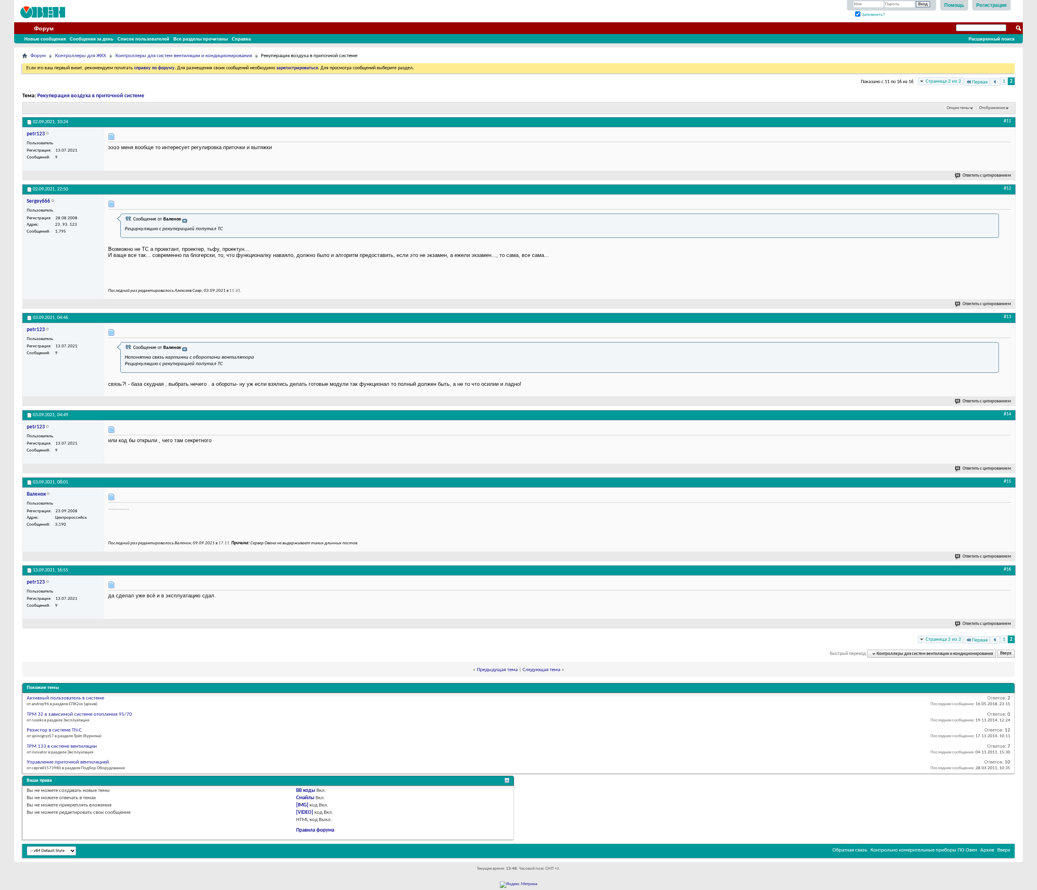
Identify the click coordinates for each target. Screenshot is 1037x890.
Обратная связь (849, 850)
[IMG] (302, 805)
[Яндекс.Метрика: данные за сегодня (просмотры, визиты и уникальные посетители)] (518, 884)
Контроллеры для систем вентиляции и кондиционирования (183, 55)
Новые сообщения (45, 38)
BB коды (305, 790)
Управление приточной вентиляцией (68, 762)
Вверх (1005, 654)
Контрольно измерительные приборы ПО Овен (924, 850)
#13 (1007, 316)
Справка (241, 38)
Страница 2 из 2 (943, 81)
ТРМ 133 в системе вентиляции (62, 746)
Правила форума (315, 830)
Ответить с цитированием (986, 175)
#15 (1007, 481)
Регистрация (991, 5)
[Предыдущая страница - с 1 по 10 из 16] (995, 82)
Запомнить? (872, 14)
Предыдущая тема (497, 669)
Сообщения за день (91, 38)
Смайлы (305, 797)
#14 (1007, 414)
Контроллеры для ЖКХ (80, 55)
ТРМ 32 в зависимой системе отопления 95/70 (79, 714)
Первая (980, 82)
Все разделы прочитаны (200, 38)
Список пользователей (143, 38)
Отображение (992, 108)
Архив (987, 850)
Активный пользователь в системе (65, 698)
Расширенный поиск (992, 38)
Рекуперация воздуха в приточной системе (90, 96)
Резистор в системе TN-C (54, 730)
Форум (43, 28)
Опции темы (958, 108)
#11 (1007, 121)
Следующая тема (541, 669)
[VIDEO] (304, 812)
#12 (1007, 188)
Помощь (954, 5)
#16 (1007, 569)
